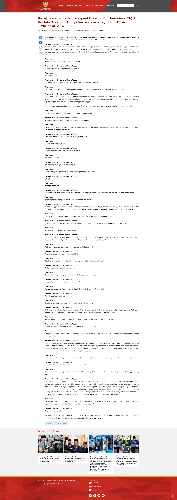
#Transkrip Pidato (60, 423)
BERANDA (60, 5)
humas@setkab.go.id (97, 490)
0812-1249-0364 (96, 486)
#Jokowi (48, 423)
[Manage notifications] (172, 495)
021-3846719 (94, 483)
